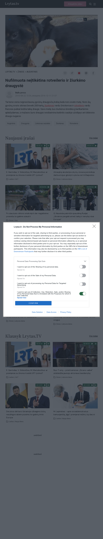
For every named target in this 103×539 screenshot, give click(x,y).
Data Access (51, 312)
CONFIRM (33, 303)
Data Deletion (37, 312)
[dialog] (51, 269)
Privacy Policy (65, 312)
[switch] (82, 266)
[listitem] (51, 261)
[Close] (95, 227)
